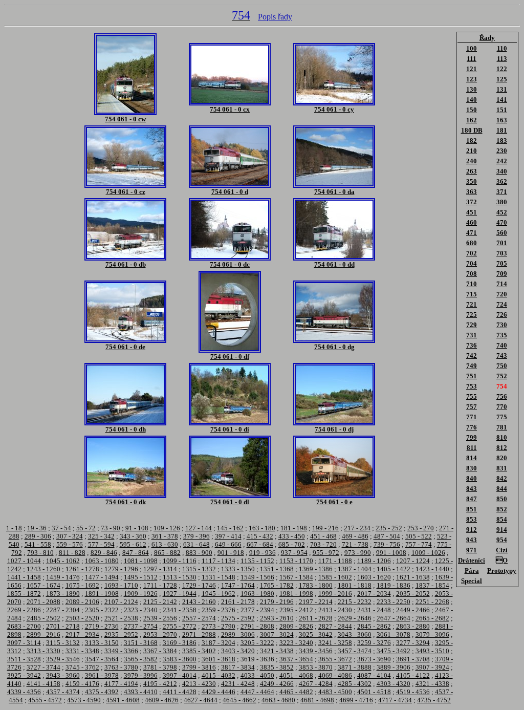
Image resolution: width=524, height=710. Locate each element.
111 (471, 58)
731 (471, 335)
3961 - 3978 (102, 675)
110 (502, 48)
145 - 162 (230, 528)
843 (471, 488)
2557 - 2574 (199, 618)
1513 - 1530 (179, 577)
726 (501, 314)
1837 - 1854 (432, 585)
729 (471, 325)
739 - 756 (387, 544)
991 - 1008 (391, 552)
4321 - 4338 (432, 683)
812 (501, 447)
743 (501, 355)
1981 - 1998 (296, 593)
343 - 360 (133, 536)
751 (471, 376)
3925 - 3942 (24, 675)
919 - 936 (262, 552)
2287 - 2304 (63, 610)
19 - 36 (37, 528)
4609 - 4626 (162, 700)
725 (471, 314)
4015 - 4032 (218, 675)
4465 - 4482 (296, 692)
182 (471, 140)
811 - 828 (72, 552)
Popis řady (275, 16)
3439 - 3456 (316, 651)
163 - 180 (262, 528)
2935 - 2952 (121, 634)
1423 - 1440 (432, 569)
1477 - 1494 (102, 577)
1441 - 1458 (24, 577)
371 (501, 192)
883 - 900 (199, 552)
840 (471, 478)
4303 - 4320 (393, 683)
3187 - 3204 (218, 643)
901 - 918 (230, 552)
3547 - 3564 (102, 659)
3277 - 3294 (413, 643)
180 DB (472, 130)
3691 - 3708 (413, 659)
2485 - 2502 (43, 618)
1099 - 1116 (179, 561)
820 (501, 458)
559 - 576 (69, 544)
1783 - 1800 (316, 585)
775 (501, 417)
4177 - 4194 (121, 683)
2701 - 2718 (63, 626)
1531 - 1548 (218, 577)
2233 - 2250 (393, 602)
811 (472, 447)
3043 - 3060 (355, 634)
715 (471, 294)
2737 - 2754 (141, 626)
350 (471, 181)
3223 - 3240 (296, 643)
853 (471, 519)
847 (471, 499)
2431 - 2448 (374, 610)
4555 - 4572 (45, 700)
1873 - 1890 (63, 593)
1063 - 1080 (102, 561)
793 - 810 (40, 552)
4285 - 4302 (355, 683)
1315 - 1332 (199, 569)
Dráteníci (471, 560)
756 (501, 396)
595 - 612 (133, 544)
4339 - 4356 (24, 692)
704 (471, 263)
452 (501, 212)
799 (471, 437)
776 (471, 427)
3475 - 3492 (393, 651)
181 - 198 (293, 528)
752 (501, 376)
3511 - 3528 (24, 659)
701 (501, 243)
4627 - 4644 (200, 700)
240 (471, 161)
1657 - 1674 (43, 585)
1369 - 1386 (316, 569)
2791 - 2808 (257, 626)
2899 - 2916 (43, 634)
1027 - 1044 (24, 561)
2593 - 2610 (277, 618)
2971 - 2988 (199, 634)
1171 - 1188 (335, 561)
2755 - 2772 (179, 626)
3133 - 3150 (102, 643)
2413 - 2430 (335, 610)
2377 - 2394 (257, 610)
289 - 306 (38, 536)
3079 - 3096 (432, 634)
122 (501, 69)
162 (471, 120)
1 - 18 (14, 528)
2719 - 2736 (102, 626)
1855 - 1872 (24, 593)
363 (471, 192)
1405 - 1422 (393, 569)
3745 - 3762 (82, 667)
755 (471, 396)
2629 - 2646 (355, 618)
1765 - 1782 (277, 585)
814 (471, 458)
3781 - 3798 (160, 667)
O (502, 560)
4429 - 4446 (218, 692)
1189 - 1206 (374, 561)
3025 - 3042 (316, 634)
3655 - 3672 (335, 659)
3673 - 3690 (374, 659)
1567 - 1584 (296, 577)
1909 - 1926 (141, 593)
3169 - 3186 (179, 643)
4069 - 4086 (335, 675)
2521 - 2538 (121, 618)
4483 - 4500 (335, 692)
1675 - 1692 (82, 585)
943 (471, 540)
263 (471, 171)
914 (501, 529)
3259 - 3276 (374, 643)
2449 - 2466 (413, 610)
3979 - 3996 (141, 675)
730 (501, 325)
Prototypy (501, 570)
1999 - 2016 (335, 593)
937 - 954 (294, 552)
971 (471, 550)
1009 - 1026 (428, 552)
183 (501, 140)
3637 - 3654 (296, 659)
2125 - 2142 (160, 602)
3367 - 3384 (160, 651)
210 (471, 151)
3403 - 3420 (238, 651)
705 (501, 263)
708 (471, 273)
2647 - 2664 (393, 618)
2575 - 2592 (238, 618)
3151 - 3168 (141, 643)
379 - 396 (196, 536)
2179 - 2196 (277, 602)
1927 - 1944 (179, 593)
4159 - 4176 (82, 683)
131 (501, 89)
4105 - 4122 (413, 675)
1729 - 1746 (199, 585)
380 (501, 202)
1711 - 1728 (160, 585)
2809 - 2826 (296, 626)
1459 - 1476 (63, 577)
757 (471, 407)
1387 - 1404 (355, 569)
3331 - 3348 (82, 651)
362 (501, 181)
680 (471, 243)
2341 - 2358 (179, 610)
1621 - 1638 (413, 577)
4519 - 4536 (413, 692)
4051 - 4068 (296, 675)
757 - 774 (418, 544)
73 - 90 (110, 528)
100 (471, 48)
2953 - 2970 (160, 634)
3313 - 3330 (43, 651)
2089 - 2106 (82, 602)
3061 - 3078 (393, 634)
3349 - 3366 (121, 651)
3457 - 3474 (355, 651)
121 (471, 69)
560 (501, 232)
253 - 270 (420, 528)
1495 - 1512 (141, 577)
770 (501, 407)
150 (471, 110)
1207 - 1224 (413, 561)
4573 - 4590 (84, 700)
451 (471, 212)
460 (471, 222)
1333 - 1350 (238, 569)
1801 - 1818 (355, 585)
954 (501, 540)
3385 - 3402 (199, 651)
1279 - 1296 (121, 569)
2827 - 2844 (335, 626)
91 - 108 (136, 528)
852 (501, 509)
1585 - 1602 (335, 577)
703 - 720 (323, 544)
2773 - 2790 (218, 626)
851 (471, 509)
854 (501, 519)
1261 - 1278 (82, 569)
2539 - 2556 (160, 618)
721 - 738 (355, 544)
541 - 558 (38, 544)
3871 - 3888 (355, 667)
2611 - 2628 (316, 618)
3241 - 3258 (335, 643)
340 (501, 171)
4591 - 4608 (123, 700)
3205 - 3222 (257, 643)
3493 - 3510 (432, 651)
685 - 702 (291, 544)
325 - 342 (101, 536)
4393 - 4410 (141, 692)
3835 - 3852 (277, 667)
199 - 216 (325, 528)
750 (501, 366)
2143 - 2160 (199, 602)
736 (471, 345)
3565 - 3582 (141, 659)
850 (501, 499)
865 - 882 (167, 552)
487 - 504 (387, 536)
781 (501, 427)
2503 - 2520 (82, 618)
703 (501, 253)
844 (501, 488)
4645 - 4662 (239, 700)
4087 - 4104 (374, 675)
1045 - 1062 (63, 561)
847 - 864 (135, 552)
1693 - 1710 (121, 585)
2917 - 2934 (82, 634)
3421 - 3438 (277, 651)
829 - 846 (104, 552)
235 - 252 (389, 528)
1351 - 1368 (277, 569)
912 (471, 529)
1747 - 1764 (238, 585)
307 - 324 (69, 536)
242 (501, 161)
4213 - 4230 (199, 683)
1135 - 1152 (257, 561)
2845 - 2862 (374, 626)
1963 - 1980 (257, 593)
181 (501, 130)
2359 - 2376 (218, 610)
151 (501, 110)
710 (471, 284)
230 (501, 151)
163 (501, 120)
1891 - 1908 (102, 593)
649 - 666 (228, 544)
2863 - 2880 (413, 626)
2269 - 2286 (24, 610)
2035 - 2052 (413, 593)
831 (501, 468)
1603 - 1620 (374, 577)
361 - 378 (164, 536)
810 (501, 437)
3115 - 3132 (63, 643)
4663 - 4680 (278, 700)
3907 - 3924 (432, 667)
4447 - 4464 (257, 692)
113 (502, 58)
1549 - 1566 (257, 577)
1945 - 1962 (218, 593)
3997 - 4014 (179, 675)
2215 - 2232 (355, 602)
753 (471, 386)
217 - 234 (357, 528)
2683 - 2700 (24, 626)
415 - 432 (260, 536)
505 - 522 (418, 536)
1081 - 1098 (141, 561)
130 (471, 89)
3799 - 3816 (199, 667)
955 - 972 (326, 552)
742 (471, 355)
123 (471, 79)
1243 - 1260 (43, 569)
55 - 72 (86, 528)
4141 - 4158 (43, 683)
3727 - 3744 (43, 667)
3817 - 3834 (238, 667)
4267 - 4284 (316, 683)
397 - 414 (228, 536)
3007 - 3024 (277, 634)
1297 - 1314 (160, 569)
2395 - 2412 (296, 610)
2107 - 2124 (121, 602)
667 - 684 (260, 544)
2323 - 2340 (141, 610)
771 (471, 417)
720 (501, 294)
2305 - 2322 (102, 610)
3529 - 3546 (63, 659)
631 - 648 (196, 544)
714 (501, 284)
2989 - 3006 (238, 634)
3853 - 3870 (316, 667)
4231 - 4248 (238, 683)
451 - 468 (323, 536)
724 (501, 304)
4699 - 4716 (356, 700)
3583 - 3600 (179, 659)
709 (501, 273)
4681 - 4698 (317, 700)
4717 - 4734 (395, 700)
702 (471, 253)
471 (471, 232)
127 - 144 (198, 528)
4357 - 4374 (63, 692)
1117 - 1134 (218, 561)
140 (471, 99)
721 (471, 304)
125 (501, 79)
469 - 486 (355, 536)
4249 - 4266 (277, 683)
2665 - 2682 (432, 618)
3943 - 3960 (63, 675)
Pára (472, 570)
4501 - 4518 (374, 692)
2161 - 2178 (238, 602)
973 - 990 (357, 552)
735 (501, 335)
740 (501, 345)
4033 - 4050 (257, 675)
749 (471, 366)
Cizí (502, 550)
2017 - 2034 (374, 593)
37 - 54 (61, 528)
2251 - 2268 (432, 602)
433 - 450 (291, 536)
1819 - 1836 (393, 585)
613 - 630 (164, 544)
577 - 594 (101, 544)
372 (471, 202)
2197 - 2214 (316, 602)
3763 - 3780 (121, 667)
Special (471, 581)
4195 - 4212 (160, 683)
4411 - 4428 (179, 692)
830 (471, 468)
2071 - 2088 (43, 602)
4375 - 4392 (102, 692)
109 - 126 (167, 528)
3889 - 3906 (393, 667)
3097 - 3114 (24, 643)
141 (501, 99)
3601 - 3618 (218, 659)
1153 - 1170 (296, 561)
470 (501, 222)
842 (501, 478)
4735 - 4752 (434, 700)
